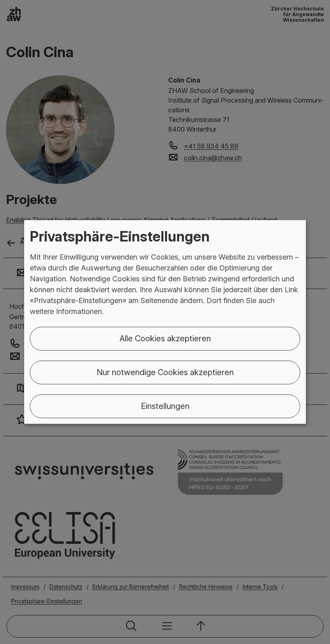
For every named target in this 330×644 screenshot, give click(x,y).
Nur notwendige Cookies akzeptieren (165, 372)
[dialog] (165, 322)
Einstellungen (165, 406)
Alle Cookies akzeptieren (165, 338)
